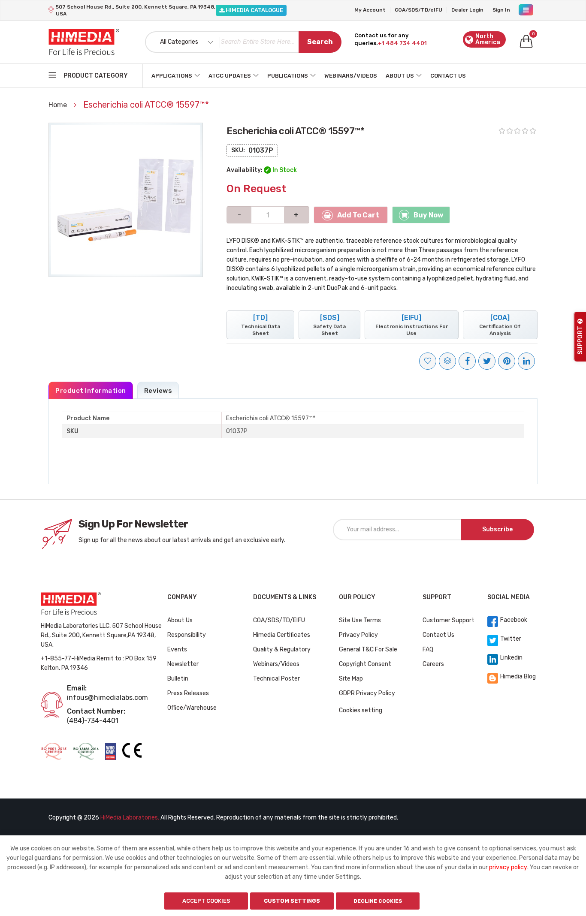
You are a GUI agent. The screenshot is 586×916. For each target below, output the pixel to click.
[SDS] (329, 324)
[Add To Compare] (447, 361)
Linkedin (511, 657)
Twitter (510, 638)
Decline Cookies (377, 901)
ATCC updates (229, 75)
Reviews (158, 391)
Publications (287, 75)
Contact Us (448, 75)
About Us (400, 75)
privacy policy (508, 867)
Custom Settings (292, 901)
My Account (370, 10)
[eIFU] (411, 324)
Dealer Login (467, 10)
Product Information (90, 391)
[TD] (260, 324)
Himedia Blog (518, 676)
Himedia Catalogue (253, 10)
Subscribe (497, 529)
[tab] (90, 390)
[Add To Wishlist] (427, 361)
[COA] (500, 324)
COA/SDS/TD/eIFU (418, 10)
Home (58, 105)
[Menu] (526, 10)
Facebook (513, 620)
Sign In (501, 10)
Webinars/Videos (350, 75)
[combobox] (243, 42)
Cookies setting (360, 710)
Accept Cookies (206, 901)
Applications (171, 75)
